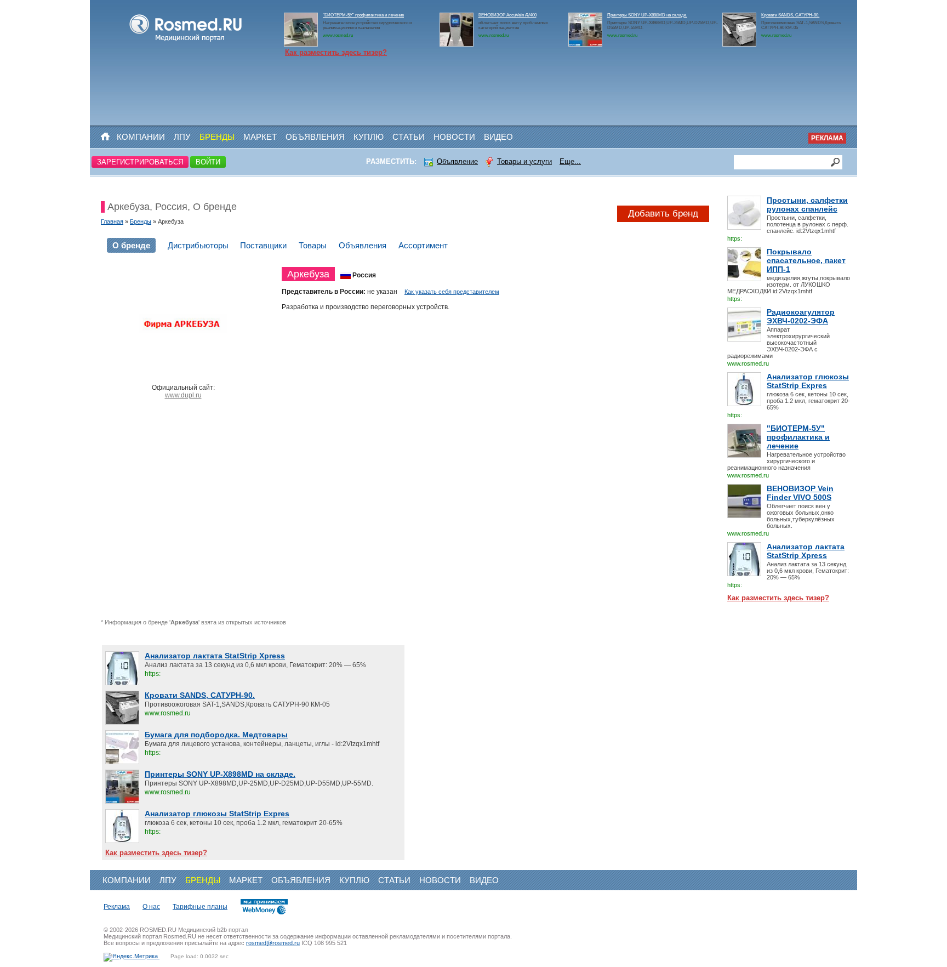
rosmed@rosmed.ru (273, 943)
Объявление (457, 161)
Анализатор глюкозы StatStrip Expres (808, 381)
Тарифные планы (200, 907)
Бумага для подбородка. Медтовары (216, 734)
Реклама (827, 138)
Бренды (217, 136)
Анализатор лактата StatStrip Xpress (806, 551)
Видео (498, 136)
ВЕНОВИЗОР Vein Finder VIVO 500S (800, 493)
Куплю (368, 136)
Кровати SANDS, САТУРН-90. (790, 15)
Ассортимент (423, 245)
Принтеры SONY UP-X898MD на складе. (647, 15)
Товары (313, 245)
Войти (208, 162)
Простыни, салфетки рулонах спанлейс (807, 204)
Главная (112, 221)
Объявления (315, 136)
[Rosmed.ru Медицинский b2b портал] (186, 41)
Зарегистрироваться (140, 162)
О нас (151, 907)
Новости (454, 136)
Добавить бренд (663, 213)
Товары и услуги (524, 161)
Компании (141, 136)
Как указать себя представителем (451, 291)
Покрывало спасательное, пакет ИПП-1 (806, 260)
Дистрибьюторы (198, 245)
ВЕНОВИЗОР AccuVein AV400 (507, 15)
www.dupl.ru (183, 395)
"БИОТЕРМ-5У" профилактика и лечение (363, 15)
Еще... (570, 161)
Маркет (260, 136)
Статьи (408, 136)
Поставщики (263, 245)
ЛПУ (182, 136)
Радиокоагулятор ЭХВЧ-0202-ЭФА (801, 316)
